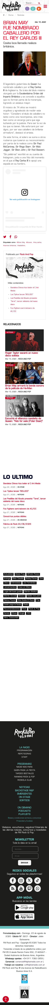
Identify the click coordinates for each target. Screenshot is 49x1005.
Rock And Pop (26, 254)
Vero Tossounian (11, 618)
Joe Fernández (29, 583)
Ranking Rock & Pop (24, 777)
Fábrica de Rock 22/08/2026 (17, 524)
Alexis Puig (20, 574)
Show (14, 613)
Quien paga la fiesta (24, 770)
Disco (6, 583)
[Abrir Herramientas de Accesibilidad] (6, 999)
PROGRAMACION (24, 751)
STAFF (24, 757)
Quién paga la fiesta (12, 605)
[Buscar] (39, 2)
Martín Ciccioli (10, 596)
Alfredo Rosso (33, 574)
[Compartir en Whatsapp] (15, 237)
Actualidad (8, 574)
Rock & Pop (34, 609)
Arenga (7, 579)
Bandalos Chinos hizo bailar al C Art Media (21, 484)
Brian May (21, 242)
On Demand (22, 520)
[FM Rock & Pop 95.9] (10, 6)
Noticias (10, 332)
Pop (38, 600)
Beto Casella (18, 579)
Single (21, 613)
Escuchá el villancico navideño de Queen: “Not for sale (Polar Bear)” (24, 420)
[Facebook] (10, 237)
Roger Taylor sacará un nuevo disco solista (21, 354)
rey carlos (37, 242)
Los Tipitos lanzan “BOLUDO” (21, 294)
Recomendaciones (12, 609)
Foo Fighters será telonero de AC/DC (19, 509)
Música (22, 596)
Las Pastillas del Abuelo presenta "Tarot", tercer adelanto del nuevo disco (24, 301)
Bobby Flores (31, 579)
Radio (26, 605)
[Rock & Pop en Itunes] (24, 916)
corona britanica (10, 245)
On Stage (21, 487)
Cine (41, 579)
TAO (28, 613)
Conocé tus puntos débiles (14, 517)
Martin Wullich (30, 592)
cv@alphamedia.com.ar (34, 965)
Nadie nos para (34, 596)
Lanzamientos (10, 587)
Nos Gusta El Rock (26, 600)
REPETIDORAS (24, 754)
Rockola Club (25, 780)
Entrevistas (16, 583)
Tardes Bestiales (24, 774)
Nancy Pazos (9, 600)
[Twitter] (4, 237)
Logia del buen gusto (13, 592)
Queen (29, 242)
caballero (22, 245)
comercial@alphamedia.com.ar (28, 962)
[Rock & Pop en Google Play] (24, 907)
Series (7, 613)
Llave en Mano (24, 587)
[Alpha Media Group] (24, 992)
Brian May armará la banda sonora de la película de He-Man (24, 387)
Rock (24, 609)
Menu (45, 7)
